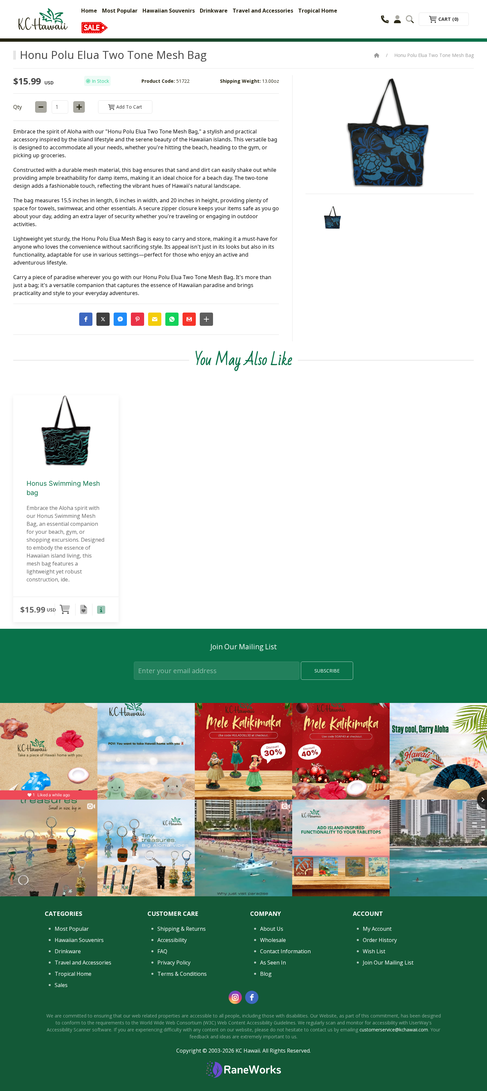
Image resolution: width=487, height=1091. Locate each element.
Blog (266, 973)
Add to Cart (128, 107)
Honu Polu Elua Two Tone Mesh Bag (434, 55)
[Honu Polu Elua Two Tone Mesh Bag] (332, 217)
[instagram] (235, 997)
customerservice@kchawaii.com (393, 1029)
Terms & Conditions (182, 973)
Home (89, 10)
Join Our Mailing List (388, 962)
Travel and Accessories (263, 10)
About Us (271, 928)
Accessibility (172, 940)
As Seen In (273, 962)
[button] (85, 319)
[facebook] (251, 997)
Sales (61, 985)
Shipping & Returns (181, 928)
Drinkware (214, 10)
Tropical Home (317, 10)
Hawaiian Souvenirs (168, 10)
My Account (377, 928)
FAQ (162, 951)
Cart (448, 19)
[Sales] (94, 27)
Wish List (374, 951)
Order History (380, 940)
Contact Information (285, 951)
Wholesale (273, 940)
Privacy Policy (173, 962)
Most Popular (119, 10)
